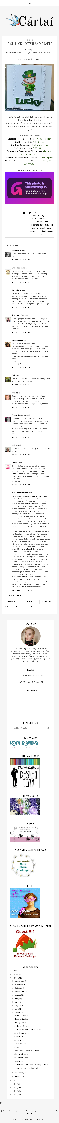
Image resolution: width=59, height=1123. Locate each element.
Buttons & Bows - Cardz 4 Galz (27, 1029)
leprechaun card (37, 225)
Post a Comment (16, 595)
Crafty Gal (19, 148)
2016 (15, 1084)
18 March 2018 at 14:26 (21, 332)
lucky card (49, 225)
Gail (14, 375)
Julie (14, 393)
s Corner (28, 148)
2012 (15, 1094)
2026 (15, 971)
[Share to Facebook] (23, 213)
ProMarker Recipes (30, 675)
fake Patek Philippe (20, 493)
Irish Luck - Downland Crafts (26, 1050)
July (16, 998)
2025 (15, 974)
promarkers (35, 231)
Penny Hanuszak (19, 415)
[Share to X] (29, 213)
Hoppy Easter (20, 1022)
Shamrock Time (21, 1058)
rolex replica (44, 539)
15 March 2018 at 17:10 (21, 260)
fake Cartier (21, 587)
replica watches (38, 496)
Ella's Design (17, 268)
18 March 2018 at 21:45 (21, 367)
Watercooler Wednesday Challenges (24, 151)
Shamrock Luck (21, 1054)
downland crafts (44, 218)
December (19, 981)
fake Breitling (28, 559)
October (18, 988)
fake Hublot (28, 577)
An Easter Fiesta (21, 1026)
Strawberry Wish (21, 1033)
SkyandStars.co (39, 1119)
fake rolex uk (26, 549)
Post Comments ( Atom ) (26, 607)
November (19, 984)
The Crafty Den (18, 315)
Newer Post (12, 601)
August (18, 995)
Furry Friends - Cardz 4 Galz (26, 1068)
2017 (15, 1080)
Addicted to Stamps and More (22, 139)
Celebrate (18, 1036)
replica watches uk (32, 503)
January (18, 1076)
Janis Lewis (16, 250)
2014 (15, 1087)
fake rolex (33, 511)
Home (29, 601)
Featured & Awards (31, 682)
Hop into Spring (21, 1019)
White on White (21, 1015)
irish (47, 221)
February (19, 1072)
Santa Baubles (20, 1043)
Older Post (46, 601)
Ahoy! (16, 1047)
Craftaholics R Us (23, 142)
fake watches (17, 529)
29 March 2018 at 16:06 (21, 484)
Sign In (3, 1103)
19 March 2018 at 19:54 (21, 407)
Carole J (15, 463)
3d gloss (44, 215)
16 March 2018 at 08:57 (21, 282)
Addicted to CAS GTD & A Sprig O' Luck (31, 1064)
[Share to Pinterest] (35, 213)
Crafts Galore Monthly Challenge (21, 160)
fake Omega (37, 566)
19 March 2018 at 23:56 (21, 437)
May (17, 1005)
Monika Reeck (18, 340)
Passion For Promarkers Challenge (23, 157)
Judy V (14, 445)
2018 (15, 978)
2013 (15, 1091)
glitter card (39, 221)
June (17, 1002)
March (18, 1012)
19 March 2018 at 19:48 (21, 384)
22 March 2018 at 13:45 (21, 454)
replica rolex (36, 519)
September (20, 991)
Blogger (29, 1113)
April (17, 1009)
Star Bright (19, 1040)
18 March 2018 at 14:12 (21, 307)
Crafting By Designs (21, 145)
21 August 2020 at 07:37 (22, 590)
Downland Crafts (32, 120)
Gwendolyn (17, 290)
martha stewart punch (41, 228)
